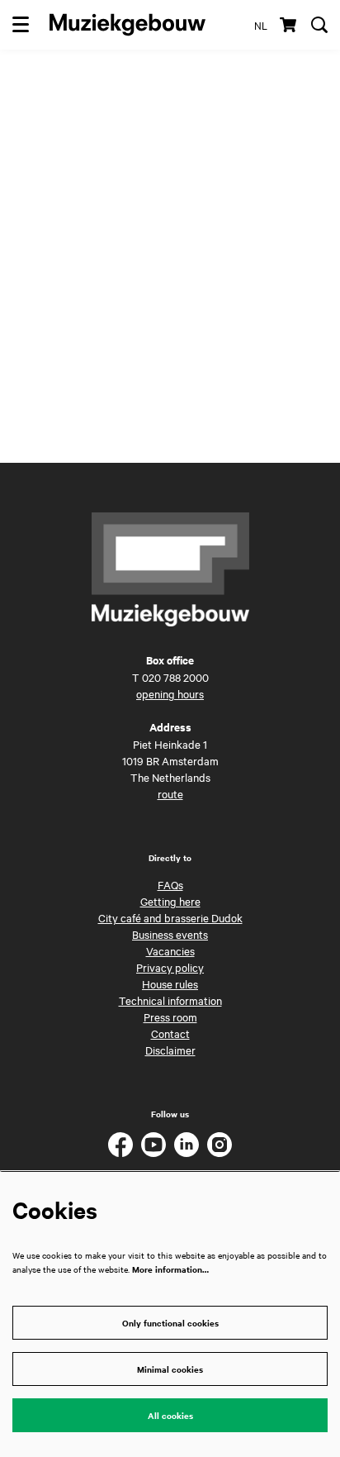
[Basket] (289, 24)
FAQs (170, 884)
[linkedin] (186, 1144)
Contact (170, 1033)
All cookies (170, 1415)
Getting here (170, 900)
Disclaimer (170, 1049)
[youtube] (153, 1144)
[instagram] (219, 1144)
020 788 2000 (175, 676)
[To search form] (319, 24)
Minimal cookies (170, 1369)
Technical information (170, 1000)
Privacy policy (170, 966)
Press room (170, 1016)
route (170, 793)
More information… (170, 1269)
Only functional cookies (170, 1323)
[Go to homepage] (127, 24)
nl (260, 25)
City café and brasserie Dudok (170, 917)
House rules (170, 983)
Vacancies (170, 950)
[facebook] (120, 1144)
